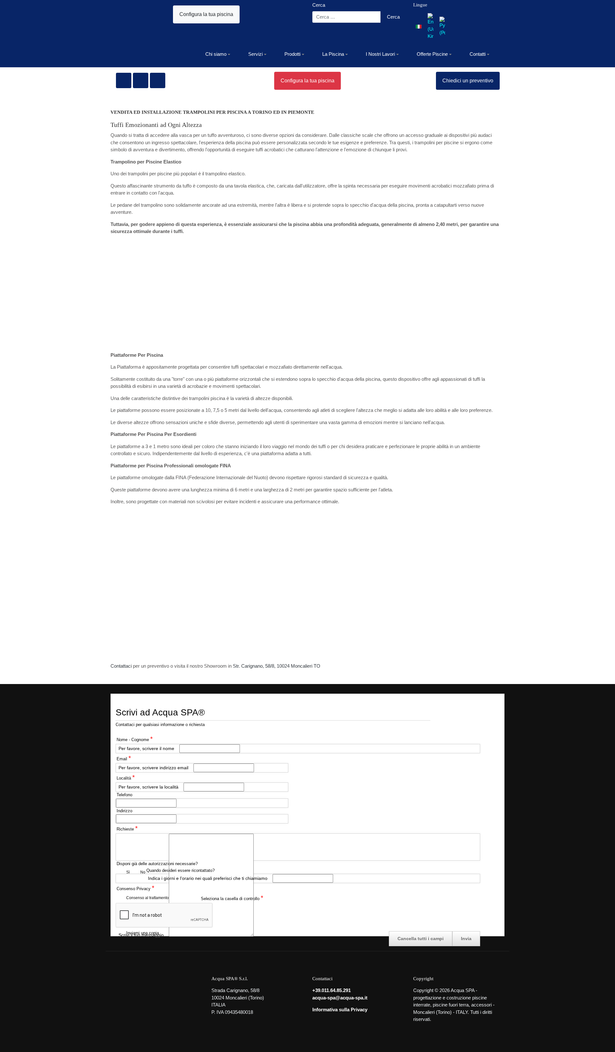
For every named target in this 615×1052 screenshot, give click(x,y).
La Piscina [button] (333, 54)
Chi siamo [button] (215, 54)
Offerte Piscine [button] (432, 54)
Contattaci (121, 666)
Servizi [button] (255, 54)
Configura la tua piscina (206, 14)
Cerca (318, 5)
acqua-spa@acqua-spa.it (339, 997)
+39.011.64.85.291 (331, 990)
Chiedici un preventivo (467, 80)
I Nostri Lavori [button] (380, 54)
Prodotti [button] (292, 54)
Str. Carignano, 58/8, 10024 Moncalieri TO (276, 666)
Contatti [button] (478, 54)
